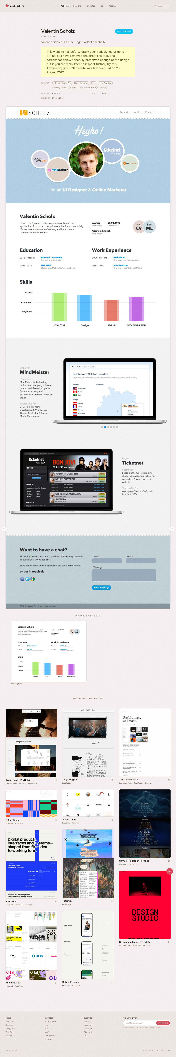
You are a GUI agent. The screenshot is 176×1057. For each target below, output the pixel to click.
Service (29, 905)
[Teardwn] (88, 863)
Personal (22, 783)
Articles (9, 1035)
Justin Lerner (69, 819)
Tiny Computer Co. (129, 779)
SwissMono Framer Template (135, 942)
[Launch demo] (169, 942)
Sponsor (48, 1039)
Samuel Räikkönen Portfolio (134, 860)
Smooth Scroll (90, 87)
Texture (102, 87)
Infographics (59, 83)
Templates (10, 1028)
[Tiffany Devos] (31, 803)
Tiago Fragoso (69, 779)
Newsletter (49, 1035)
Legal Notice (148, 1050)
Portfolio (56, 93)
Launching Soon (125, 783)
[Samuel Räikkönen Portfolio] (144, 823)
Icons (93, 83)
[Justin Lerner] (88, 803)
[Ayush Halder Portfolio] (31, 743)
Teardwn (67, 900)
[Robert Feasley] (88, 945)
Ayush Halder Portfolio (18, 780)
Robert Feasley (70, 982)
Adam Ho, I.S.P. (13, 982)
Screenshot (123, 31)
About (168, 1050)
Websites (10, 1021)
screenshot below (59, 60)
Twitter (87, 1021)
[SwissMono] (144, 905)
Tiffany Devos (13, 820)
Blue (104, 93)
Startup (148, 783)
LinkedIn (88, 1028)
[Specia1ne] (31, 864)
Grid (69, 83)
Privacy (160, 1050)
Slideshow (76, 87)
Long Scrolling (105, 83)
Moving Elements (61, 87)
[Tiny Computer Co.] (144, 742)
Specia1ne (11, 901)
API (46, 1028)
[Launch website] (112, 779)
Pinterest (88, 1032)
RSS (86, 1035)
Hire (46, 1025)
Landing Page (11, 783)
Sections (9, 1025)
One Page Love (17, 6)
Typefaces (10, 1032)
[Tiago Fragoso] (88, 742)
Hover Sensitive (81, 83)
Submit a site (50, 1021)
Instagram (88, 1025)
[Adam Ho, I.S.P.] (31, 945)
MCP (47, 1032)
